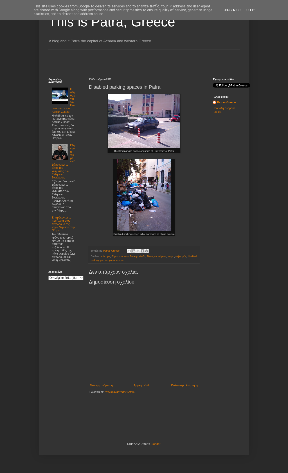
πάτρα (170, 256)
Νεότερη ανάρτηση (101, 385)
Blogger (155, 444)
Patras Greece (226, 102)
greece (104, 260)
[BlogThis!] (133, 251)
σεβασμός (181, 256)
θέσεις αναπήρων (156, 256)
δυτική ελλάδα (137, 256)
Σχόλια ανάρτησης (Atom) (120, 392)
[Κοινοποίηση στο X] (138, 251)
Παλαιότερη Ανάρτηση (184, 385)
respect (120, 260)
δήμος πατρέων (120, 256)
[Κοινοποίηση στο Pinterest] (146, 251)
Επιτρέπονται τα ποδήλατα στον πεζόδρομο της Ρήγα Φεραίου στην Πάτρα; (63, 224)
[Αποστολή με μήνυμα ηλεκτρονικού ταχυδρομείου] (129, 251)
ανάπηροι (105, 256)
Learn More (232, 10)
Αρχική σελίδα (142, 385)
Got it (250, 10)
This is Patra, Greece (111, 21)
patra (112, 260)
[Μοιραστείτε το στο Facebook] (142, 251)
